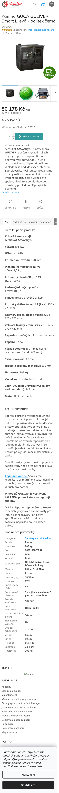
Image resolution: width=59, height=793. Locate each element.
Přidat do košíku (31, 136)
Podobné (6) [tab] (19, 221)
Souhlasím (28, 785)
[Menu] (51, 4)
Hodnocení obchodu (13, 727)
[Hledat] (34, 4)
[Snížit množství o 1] (13, 138)
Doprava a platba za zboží (16, 719)
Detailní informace (12, 192)
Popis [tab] (7, 221)
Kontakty (6, 686)
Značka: (13, 33)
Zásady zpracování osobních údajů (21, 703)
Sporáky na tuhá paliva (38, 538)
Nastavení (28, 774)
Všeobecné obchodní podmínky (19, 699)
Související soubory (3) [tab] (40, 221)
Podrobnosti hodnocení (41, 29)
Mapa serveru (9, 732)
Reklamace (7, 723)
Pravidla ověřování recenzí (16, 715)
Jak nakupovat (9, 694)
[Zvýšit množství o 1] (13, 135)
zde (40, 766)
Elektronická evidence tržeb (17, 711)
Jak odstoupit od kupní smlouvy (19, 707)
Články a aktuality (11, 690)
